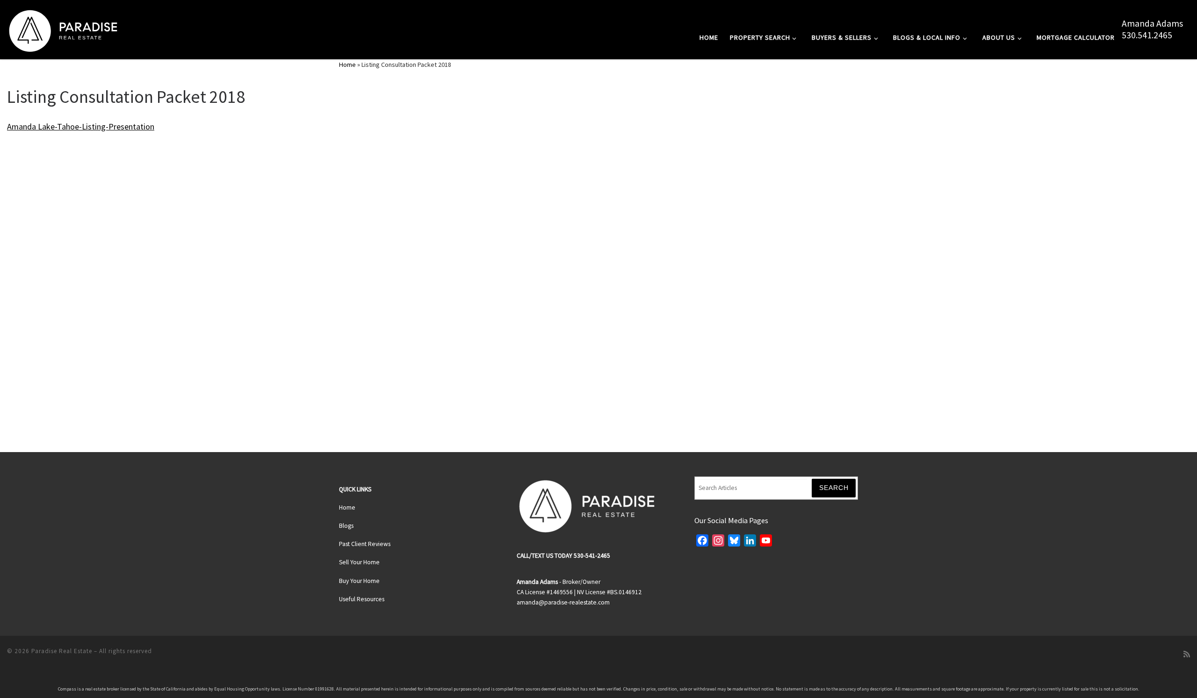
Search (834, 487)
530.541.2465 (1147, 35)
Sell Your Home (359, 562)
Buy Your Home (359, 581)
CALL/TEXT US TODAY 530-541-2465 (563, 556)
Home (347, 64)
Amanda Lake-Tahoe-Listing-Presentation (80, 126)
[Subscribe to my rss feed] (1186, 654)
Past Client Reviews (364, 544)
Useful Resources (361, 599)
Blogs (346, 526)
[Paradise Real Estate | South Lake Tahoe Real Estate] (63, 28)
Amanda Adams (1152, 23)
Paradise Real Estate (61, 651)
